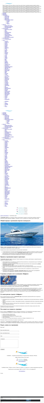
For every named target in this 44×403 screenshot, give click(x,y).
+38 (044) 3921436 (21, 211)
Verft (5, 30)
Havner (6, 31)
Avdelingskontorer (8, 39)
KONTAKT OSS (6, 38)
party (8, 22)
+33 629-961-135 (21, 359)
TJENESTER (5, 114)
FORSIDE (4, 13)
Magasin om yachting (8, 29)
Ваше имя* (2, 327)
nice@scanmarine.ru (22, 361)
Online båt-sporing (8, 32)
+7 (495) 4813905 (21, 209)
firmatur (8, 23)
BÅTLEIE (4, 113)
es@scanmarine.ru (22, 371)
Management (7, 115)
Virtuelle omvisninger (8, 35)
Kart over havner (7, 34)
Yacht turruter (7, 36)
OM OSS (4, 24)
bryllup (8, 21)
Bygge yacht (7, 16)
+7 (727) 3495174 (21, 213)
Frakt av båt (7, 17)
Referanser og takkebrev (9, 26)
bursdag (8, 20)
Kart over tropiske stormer (9, 37)
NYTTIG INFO (5, 28)
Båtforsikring (7, 18)
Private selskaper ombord (9, 19)
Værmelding (7, 33)
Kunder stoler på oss (8, 25)
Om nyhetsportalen (8, 27)
